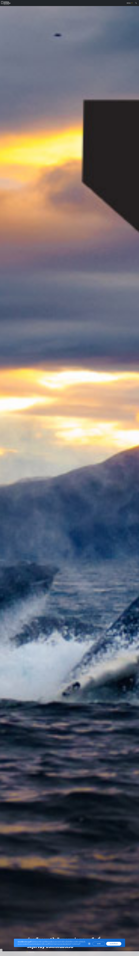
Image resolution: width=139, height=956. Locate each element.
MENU (129, 3)
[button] (136, 3)
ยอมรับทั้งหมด (114, 944)
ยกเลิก (99, 944)
